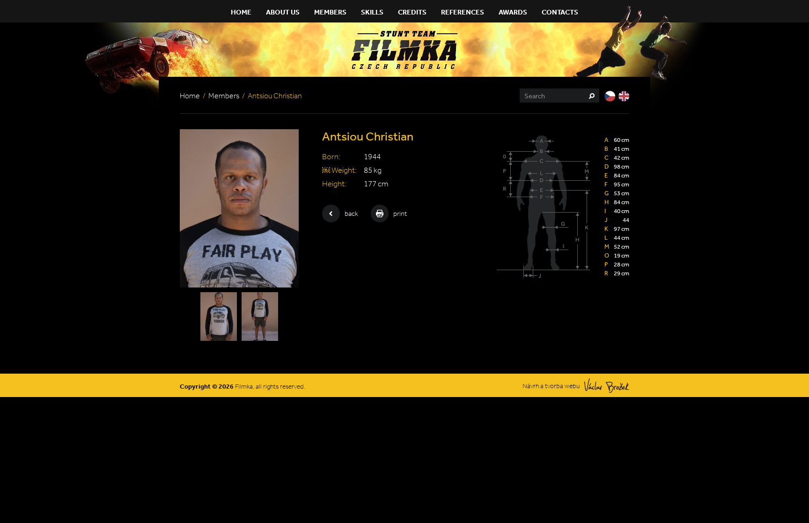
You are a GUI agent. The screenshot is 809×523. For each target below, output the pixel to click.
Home (241, 11)
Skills (372, 11)
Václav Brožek (606, 385)
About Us (283, 11)
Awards (513, 11)
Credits (412, 11)
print (400, 213)
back (351, 213)
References (462, 11)
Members (330, 11)
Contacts (560, 11)
